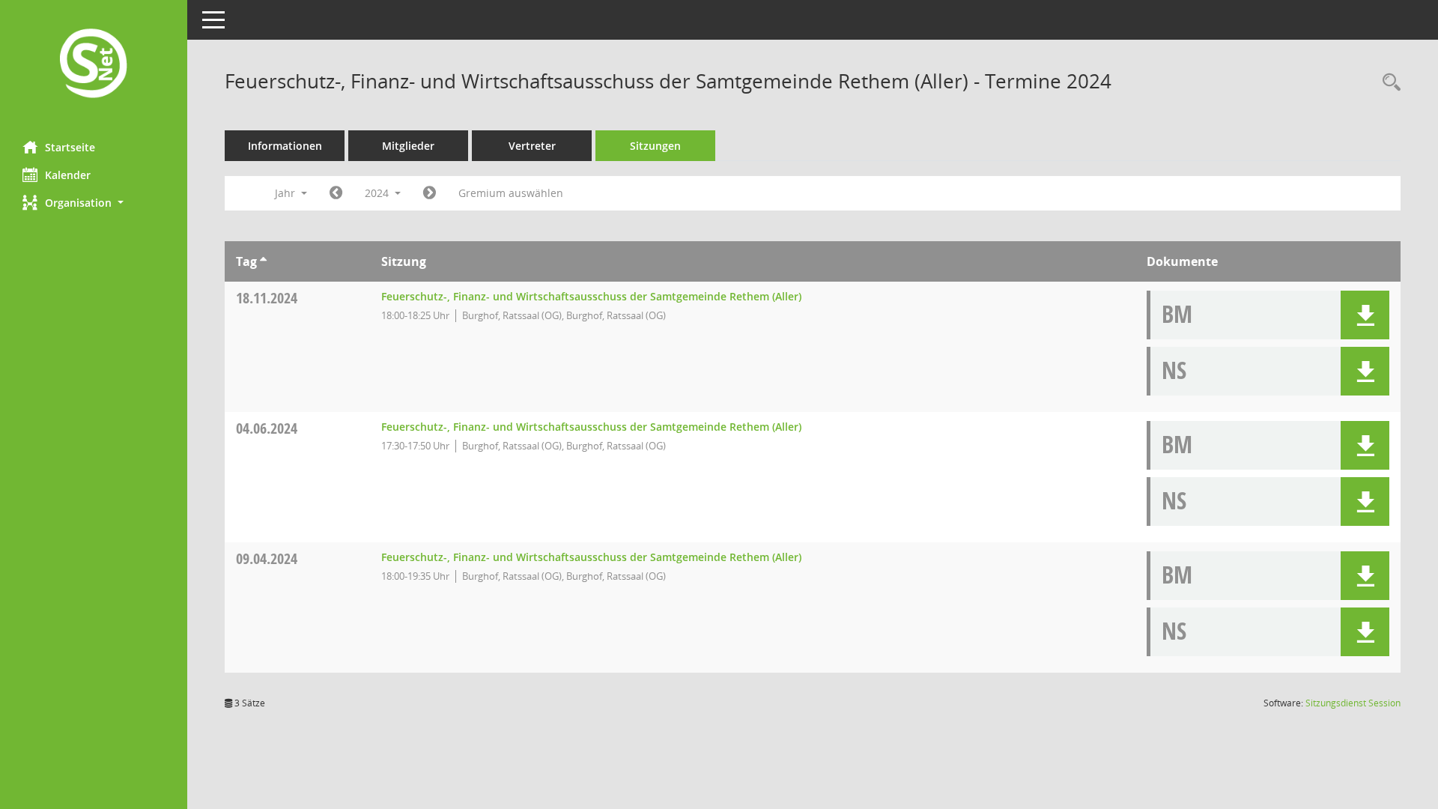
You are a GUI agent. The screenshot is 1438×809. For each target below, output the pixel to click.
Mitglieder (408, 146)
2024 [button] (378, 193)
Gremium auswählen (510, 193)
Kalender (68, 175)
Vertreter (532, 146)
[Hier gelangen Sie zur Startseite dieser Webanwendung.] (93, 64)
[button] (93, 202)
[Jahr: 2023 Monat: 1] (336, 193)
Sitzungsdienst (1353, 703)
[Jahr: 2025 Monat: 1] (429, 193)
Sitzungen (655, 146)
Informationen (285, 146)
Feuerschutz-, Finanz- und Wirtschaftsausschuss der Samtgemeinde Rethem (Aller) (591, 296)
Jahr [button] (286, 193)
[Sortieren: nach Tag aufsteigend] (263, 261)
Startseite (70, 147)
